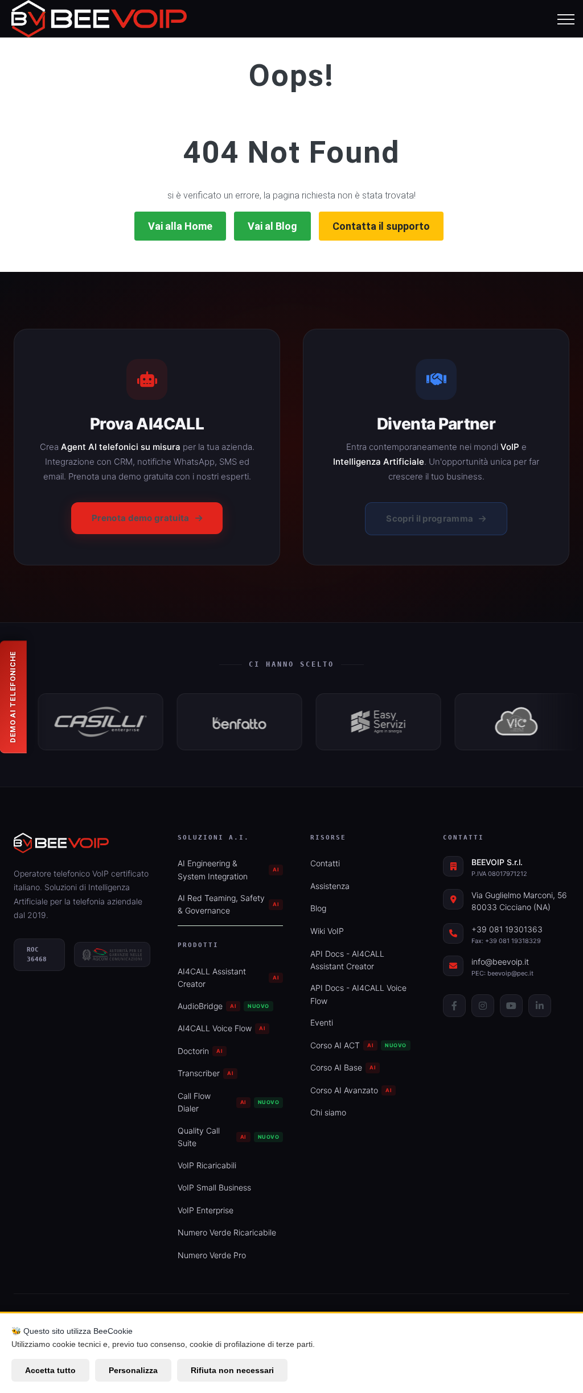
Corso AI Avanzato (351, 1090)
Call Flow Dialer (228, 1102)
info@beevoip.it (500, 961)
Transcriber (205, 1073)
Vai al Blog (272, 226)
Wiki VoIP (327, 931)
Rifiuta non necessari (232, 1370)
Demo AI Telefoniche (13, 696)
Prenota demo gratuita (140, 517)
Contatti (325, 863)
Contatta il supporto (381, 226)
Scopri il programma (429, 518)
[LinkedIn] (539, 1005)
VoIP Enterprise (205, 1210)
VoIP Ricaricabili (207, 1165)
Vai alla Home (180, 226)
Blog (318, 908)
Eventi (321, 1022)
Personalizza (133, 1370)
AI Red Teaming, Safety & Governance (228, 904)
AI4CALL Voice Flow (221, 1028)
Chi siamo (328, 1112)
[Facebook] (454, 1005)
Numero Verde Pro (212, 1255)
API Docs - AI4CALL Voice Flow (358, 994)
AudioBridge (223, 1006)
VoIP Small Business (214, 1187)
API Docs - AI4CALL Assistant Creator (347, 960)
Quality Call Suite (228, 1137)
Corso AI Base (343, 1067)
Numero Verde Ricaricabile (227, 1232)
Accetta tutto (50, 1370)
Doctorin (200, 1051)
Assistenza (330, 886)
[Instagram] (482, 1005)
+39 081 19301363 (507, 929)
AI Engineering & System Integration (228, 869)
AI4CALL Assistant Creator (228, 977)
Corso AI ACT (358, 1045)
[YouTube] (511, 1005)
